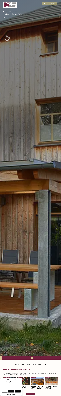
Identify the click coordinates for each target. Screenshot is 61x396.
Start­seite (9, 357)
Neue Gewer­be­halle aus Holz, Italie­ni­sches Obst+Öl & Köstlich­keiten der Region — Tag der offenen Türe (37, 387)
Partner (45, 357)
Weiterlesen (33, 389)
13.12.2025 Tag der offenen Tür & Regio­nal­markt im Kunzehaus (22, 387)
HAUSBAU (13, 357)
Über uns (41, 357)
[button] (4, 18)
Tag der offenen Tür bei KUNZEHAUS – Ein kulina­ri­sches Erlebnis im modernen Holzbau (51, 387)
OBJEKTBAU (24, 357)
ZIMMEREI (18, 357)
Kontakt (57, 357)
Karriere (49, 357)
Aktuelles (53, 357)
